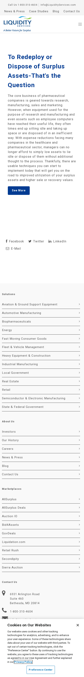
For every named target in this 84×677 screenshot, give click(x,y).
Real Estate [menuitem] (10, 381)
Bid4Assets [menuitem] (10, 525)
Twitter (38, 241)
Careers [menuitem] (7, 449)
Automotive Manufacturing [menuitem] (21, 313)
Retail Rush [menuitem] (10, 550)
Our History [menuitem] (10, 440)
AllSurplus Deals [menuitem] (14, 507)
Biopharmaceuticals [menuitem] (16, 321)
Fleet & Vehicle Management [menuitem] (23, 347)
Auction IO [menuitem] (9, 516)
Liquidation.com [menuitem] (13, 542)
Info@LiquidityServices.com (58, 5)
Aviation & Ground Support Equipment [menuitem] (29, 304)
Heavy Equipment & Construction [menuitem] (26, 355)
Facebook (16, 241)
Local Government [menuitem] (15, 373)
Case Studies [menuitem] (38, 11)
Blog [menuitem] (56, 11)
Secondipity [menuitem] (10, 559)
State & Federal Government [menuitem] (23, 407)
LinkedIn (59, 241)
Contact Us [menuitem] (71, 11)
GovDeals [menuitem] (9, 533)
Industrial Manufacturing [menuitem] (20, 364)
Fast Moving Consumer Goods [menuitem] (24, 338)
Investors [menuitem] (9, 431)
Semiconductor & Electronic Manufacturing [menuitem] (33, 398)
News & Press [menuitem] (14, 11)
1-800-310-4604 (27, 5)
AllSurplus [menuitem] (9, 499)
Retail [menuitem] (6, 390)
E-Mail (15, 248)
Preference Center (41, 669)
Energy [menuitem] (7, 330)
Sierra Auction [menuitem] (12, 567)
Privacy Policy (23, 661)
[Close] (77, 625)
